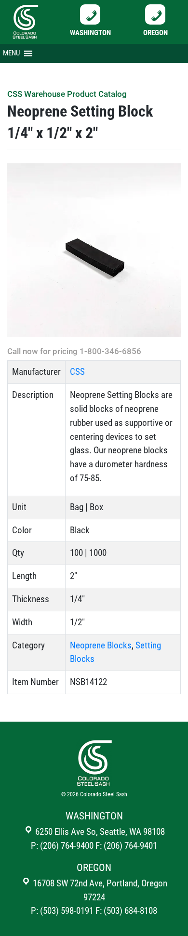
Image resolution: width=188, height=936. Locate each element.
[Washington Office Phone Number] (90, 13)
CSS (77, 371)
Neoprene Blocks (101, 645)
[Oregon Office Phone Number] (155, 13)
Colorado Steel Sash (103, 794)
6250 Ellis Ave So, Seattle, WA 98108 (99, 831)
